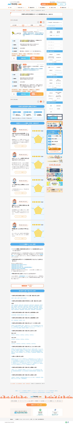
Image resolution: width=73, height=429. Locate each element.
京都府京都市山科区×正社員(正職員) (18, 268)
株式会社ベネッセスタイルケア (16, 358)
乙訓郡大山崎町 (24, 308)
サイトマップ (22, 400)
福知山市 (40, 306)
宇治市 (18, 307)
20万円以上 (18, 339)
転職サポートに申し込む (48, 4)
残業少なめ (13, 352)
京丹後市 (12, 308)
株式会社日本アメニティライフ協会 (35, 358)
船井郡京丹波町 (27, 309)
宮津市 (21, 307)
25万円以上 (22, 339)
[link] (14, 25)
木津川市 (19, 308)
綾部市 (15, 307)
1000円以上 (18, 334)
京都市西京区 (36, 306)
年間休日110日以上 (34, 350)
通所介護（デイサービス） (28, 326)
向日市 (30, 307)
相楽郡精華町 (22, 309)
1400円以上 (27, 334)
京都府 (21, 129)
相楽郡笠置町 (16, 309)
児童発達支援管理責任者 (17, 370)
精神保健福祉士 (24, 378)
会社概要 (16, 419)
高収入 (29, 350)
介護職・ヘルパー (14, 369)
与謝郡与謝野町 (38, 309)
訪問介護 (12, 325)
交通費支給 (39, 352)
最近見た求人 (64, 7)
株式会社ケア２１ (30, 362)
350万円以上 (23, 343)
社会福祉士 (18, 377)
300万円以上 (18, 343)
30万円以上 (27, 339)
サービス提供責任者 (36, 369)
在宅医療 (20, 320)
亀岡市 (24, 307)
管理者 (52, 392)
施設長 (56, 390)
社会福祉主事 (38, 377)
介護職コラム (51, 400)
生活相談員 (20, 369)
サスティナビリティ (26, 419)
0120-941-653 (22, 413)
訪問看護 (23, 327)
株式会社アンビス (36, 363)
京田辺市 (40, 307)
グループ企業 (35, 419)
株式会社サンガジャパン (17, 363)
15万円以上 (13, 339)
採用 (31, 419)
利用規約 (36, 400)
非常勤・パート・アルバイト (29, 314)
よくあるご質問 (30, 400)
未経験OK (17, 350)
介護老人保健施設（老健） (19, 325)
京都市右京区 (20, 306)
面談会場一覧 (32, 7)
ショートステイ (32, 327)
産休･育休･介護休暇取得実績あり (36, 351)
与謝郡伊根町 (33, 309)
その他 (24, 320)
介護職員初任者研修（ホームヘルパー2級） (27, 377)
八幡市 (37, 307)
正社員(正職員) (13, 314)
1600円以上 (32, 334)
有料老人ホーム (27, 325)
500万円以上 (33, 343)
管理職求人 (22, 350)
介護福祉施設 (16, 320)
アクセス (20, 419)
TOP (10, 7)
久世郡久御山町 (30, 308)
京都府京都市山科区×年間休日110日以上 (19, 264)
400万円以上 (28, 343)
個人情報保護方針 (41, 419)
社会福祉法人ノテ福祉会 (30, 364)
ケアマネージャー (29, 369)
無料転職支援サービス (23, 276)
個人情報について (44, 400)
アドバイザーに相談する (20, 172)
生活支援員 (39, 370)
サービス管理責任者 (25, 370)
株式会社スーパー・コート (21, 364)
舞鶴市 (12, 307)
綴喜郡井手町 (36, 308)
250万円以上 (13, 343)
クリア (60, 117)
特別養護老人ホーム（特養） (18, 326)
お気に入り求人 (53, 7)
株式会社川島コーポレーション (27, 363)
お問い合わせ (59, 400)
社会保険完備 (34, 352)
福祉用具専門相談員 (32, 370)
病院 (12, 320)
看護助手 (24, 369)
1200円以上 (22, 334)
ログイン (61, 4)
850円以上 (13, 334)
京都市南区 (15, 306)
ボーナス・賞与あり (27, 352)
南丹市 (16, 308)
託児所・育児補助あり (19, 352)
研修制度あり (28, 351)
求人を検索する (42, 7)
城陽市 (27, 307)
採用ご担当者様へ (14, 400)
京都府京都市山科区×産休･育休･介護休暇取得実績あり (21, 267)
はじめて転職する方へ (54, 151)
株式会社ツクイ (25, 358)
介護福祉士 (13, 377)
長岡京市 (33, 307)
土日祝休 (40, 350)
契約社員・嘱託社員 (20, 314)
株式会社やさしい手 (23, 362)
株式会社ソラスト (16, 362)
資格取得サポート (22, 351)
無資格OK (26, 350)
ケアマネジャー (34, 390)
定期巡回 (27, 327)
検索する (52, 118)
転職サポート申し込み (36, 404)
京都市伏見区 (25, 306)
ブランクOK (16, 351)
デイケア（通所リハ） (37, 326)
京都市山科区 (52, 25)
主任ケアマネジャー (42, 390)
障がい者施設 (19, 327)
